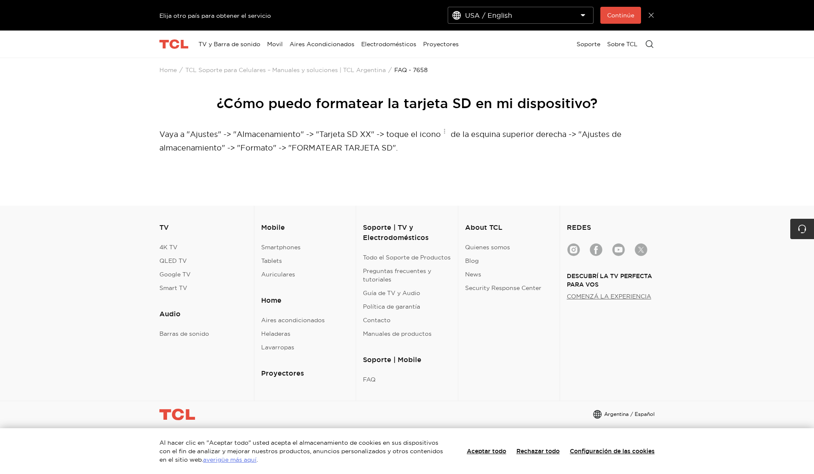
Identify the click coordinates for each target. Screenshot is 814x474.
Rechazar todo (538, 451)
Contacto (376, 320)
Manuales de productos (397, 333)
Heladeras (275, 333)
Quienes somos (487, 247)
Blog (472, 261)
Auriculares (278, 274)
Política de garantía (391, 306)
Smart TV (173, 288)
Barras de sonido (184, 333)
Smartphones (281, 247)
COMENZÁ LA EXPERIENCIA (609, 296)
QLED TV (173, 261)
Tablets (271, 261)
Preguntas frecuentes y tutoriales (397, 275)
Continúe (620, 15)
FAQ (369, 379)
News (473, 274)
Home (168, 70)
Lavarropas (277, 347)
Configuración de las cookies (612, 451)
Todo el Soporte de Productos (407, 257)
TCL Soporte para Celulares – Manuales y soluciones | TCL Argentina (285, 70)
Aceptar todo (486, 451)
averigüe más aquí (229, 459)
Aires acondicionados (293, 320)
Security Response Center (503, 288)
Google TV (175, 274)
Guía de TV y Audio (391, 293)
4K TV (168, 247)
